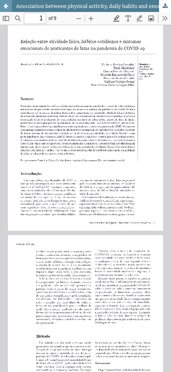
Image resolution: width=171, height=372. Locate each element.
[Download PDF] (165, 6)
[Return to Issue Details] (6, 6)
